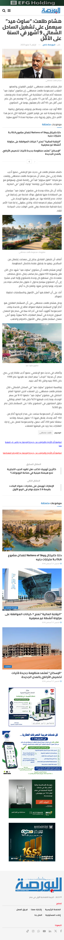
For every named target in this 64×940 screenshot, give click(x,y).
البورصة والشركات (11, 607)
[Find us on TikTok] (27, 931)
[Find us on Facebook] (61, 931)
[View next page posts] (29, 161)
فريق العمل (22, 909)
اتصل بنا (38, 915)
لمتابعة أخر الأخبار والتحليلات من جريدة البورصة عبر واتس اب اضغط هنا (33, 444)
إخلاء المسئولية (53, 915)
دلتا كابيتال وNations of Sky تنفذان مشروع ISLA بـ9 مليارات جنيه (34, 134)
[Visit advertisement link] (32, 3)
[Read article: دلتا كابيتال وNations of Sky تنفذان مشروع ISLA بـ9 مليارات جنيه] (32, 531)
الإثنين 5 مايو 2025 (28, 44)
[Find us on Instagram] (33, 931)
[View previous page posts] (34, 161)
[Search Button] (3, 10)
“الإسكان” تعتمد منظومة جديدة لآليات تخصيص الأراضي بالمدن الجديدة (31, 152)
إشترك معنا (36, 909)
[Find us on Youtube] (44, 931)
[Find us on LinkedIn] (50, 931)
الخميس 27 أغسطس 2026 (51, 563)
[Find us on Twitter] (55, 931)
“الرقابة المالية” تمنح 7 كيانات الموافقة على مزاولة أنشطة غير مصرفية (34, 143)
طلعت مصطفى (45, 432)
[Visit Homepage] (50, 10)
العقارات (8, 549)
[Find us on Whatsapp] (38, 931)
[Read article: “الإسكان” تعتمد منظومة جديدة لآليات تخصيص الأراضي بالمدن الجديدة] (32, 648)
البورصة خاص (49, 44)
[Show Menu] (9, 10)
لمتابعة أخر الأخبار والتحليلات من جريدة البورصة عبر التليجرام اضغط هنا (32, 453)
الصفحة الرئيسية (53, 909)
